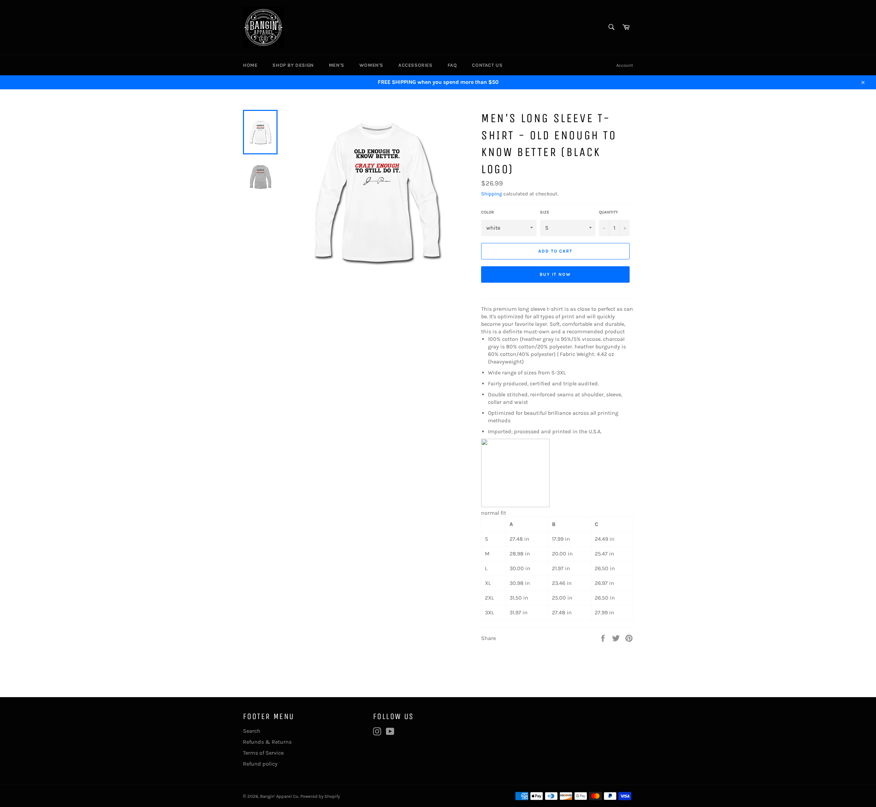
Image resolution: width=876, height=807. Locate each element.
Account (624, 65)
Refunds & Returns (267, 742)
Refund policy (260, 763)
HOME (250, 65)
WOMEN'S (371, 65)
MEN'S (336, 65)
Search (251, 731)
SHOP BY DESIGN (292, 65)
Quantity (608, 212)
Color (487, 212)
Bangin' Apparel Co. (279, 796)
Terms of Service (263, 753)
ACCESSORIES (415, 65)
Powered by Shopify (320, 796)
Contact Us (487, 65)
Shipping (491, 194)
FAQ (452, 65)
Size (544, 212)
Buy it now (555, 274)
